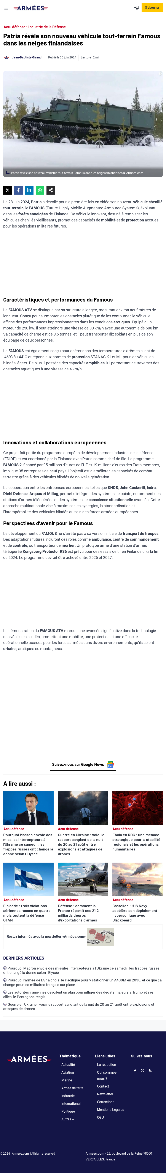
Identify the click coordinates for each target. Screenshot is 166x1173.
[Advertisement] (83, 264)
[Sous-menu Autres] (73, 1119)
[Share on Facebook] (18, 190)
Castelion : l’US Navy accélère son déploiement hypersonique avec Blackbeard (134, 912)
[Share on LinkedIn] (29, 190)
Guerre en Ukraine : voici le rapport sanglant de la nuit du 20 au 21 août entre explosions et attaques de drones (81, 844)
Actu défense (14, 27)
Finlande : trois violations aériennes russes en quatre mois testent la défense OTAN (27, 912)
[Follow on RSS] (150, 1070)
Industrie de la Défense (47, 27)
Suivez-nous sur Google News (78, 764)
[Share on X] (7, 190)
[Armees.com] (30, 7)
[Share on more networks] (50, 190)
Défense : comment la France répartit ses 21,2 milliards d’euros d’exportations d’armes (78, 912)
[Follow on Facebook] (135, 1070)
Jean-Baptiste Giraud (27, 57)
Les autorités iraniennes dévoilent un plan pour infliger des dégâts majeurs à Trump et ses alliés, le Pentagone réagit (78, 994)
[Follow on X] (142, 1070)
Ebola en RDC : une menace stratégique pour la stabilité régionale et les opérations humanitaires (136, 841)
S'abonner (152, 8)
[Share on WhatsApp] (40, 190)
